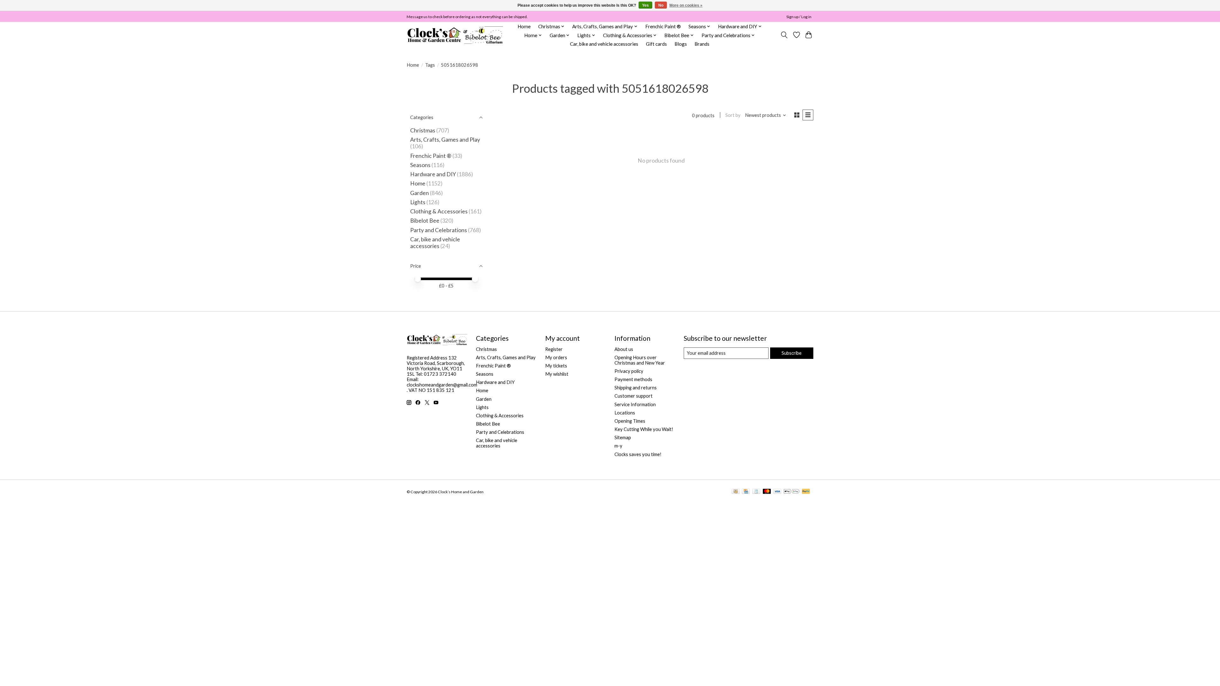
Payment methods (633, 379)
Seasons (420, 165)
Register (554, 349)
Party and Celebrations (438, 230)
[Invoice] (756, 492)
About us (623, 349)
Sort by (733, 115)
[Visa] (777, 492)
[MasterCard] (767, 492)
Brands (702, 44)
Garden (419, 193)
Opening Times (629, 421)
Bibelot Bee (424, 220)
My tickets (556, 365)
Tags (430, 65)
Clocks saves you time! (637, 454)
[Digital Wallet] (791, 492)
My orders (556, 357)
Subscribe (792, 353)
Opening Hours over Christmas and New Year (639, 360)
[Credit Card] (746, 492)
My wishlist (556, 374)
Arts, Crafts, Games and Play (445, 139)
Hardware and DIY (433, 174)
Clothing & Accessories (439, 211)
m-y (618, 445)
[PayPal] (806, 492)
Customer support (633, 396)
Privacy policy (628, 371)
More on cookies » (685, 5)
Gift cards (656, 44)
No (660, 5)
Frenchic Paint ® (663, 26)
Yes (645, 5)
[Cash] (736, 492)
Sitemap (622, 437)
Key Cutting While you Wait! (643, 429)
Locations (624, 412)
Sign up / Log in (798, 16)
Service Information (635, 404)
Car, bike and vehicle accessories (604, 44)
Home (524, 26)
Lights (417, 202)
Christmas (422, 130)
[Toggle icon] (784, 35)
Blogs (680, 44)
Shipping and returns (635, 387)
